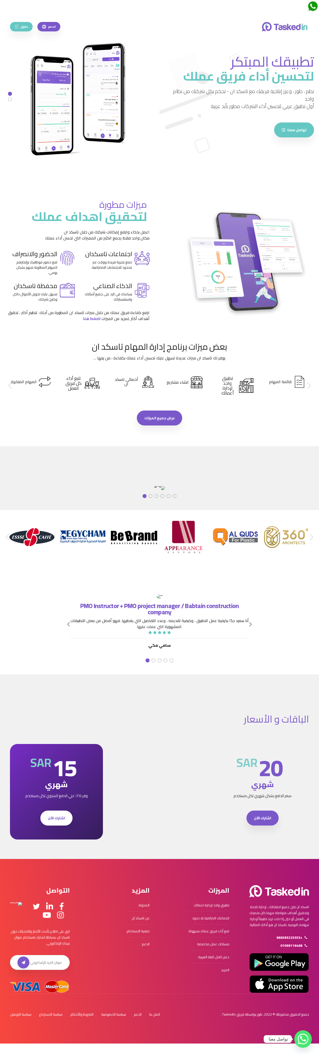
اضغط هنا (92, 318)
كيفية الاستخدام (138, 931)
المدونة (144, 905)
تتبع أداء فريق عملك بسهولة (208, 931)
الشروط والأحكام (81, 1014)
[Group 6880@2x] (279, 891)
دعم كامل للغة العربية (213, 957)
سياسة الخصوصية (113, 1014)
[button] (308, 385)
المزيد (225, 970)
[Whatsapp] (303, 1039)
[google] (279, 962)
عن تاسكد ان (141, 918)
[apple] (279, 984)
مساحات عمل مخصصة (213, 944)
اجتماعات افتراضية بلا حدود (210, 918)
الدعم (146, 944)
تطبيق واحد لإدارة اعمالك (211, 905)
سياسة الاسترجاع (51, 1014)
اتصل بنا (154, 1014)
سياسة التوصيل (20, 1014)
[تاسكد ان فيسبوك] (61, 907)
